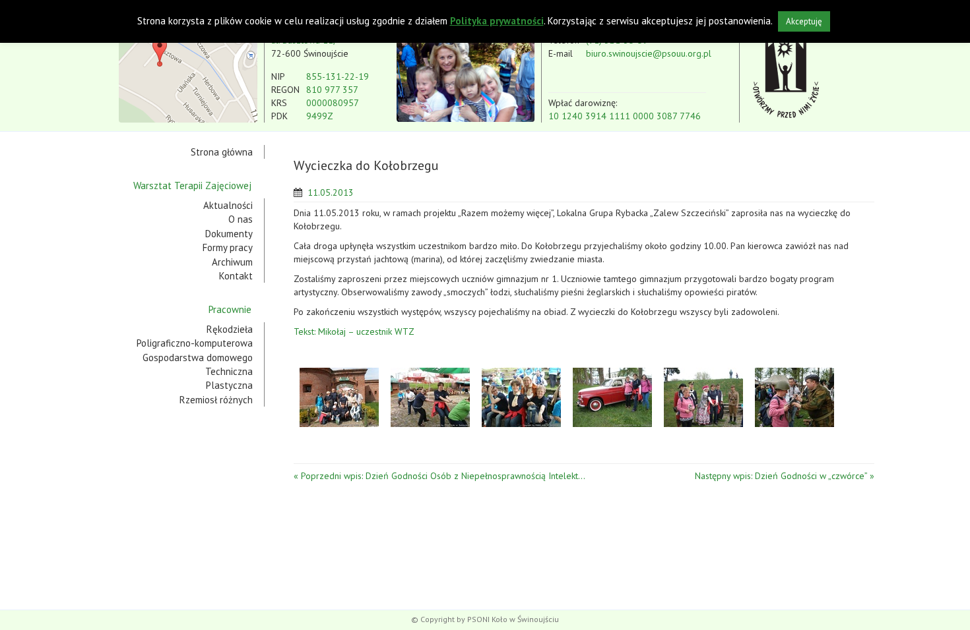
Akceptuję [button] (804, 21)
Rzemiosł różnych (216, 399)
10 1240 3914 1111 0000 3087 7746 (624, 116)
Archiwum (232, 262)
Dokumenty (229, 233)
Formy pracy (228, 247)
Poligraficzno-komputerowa (195, 343)
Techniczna (229, 371)
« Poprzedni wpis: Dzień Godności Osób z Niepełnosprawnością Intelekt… (439, 476)
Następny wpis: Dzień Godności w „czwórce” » (784, 476)
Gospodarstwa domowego (198, 357)
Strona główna (222, 152)
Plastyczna (229, 385)
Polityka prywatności (497, 20)
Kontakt (236, 276)
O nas (240, 219)
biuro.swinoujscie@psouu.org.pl (648, 53)
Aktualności (228, 205)
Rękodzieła (230, 329)
